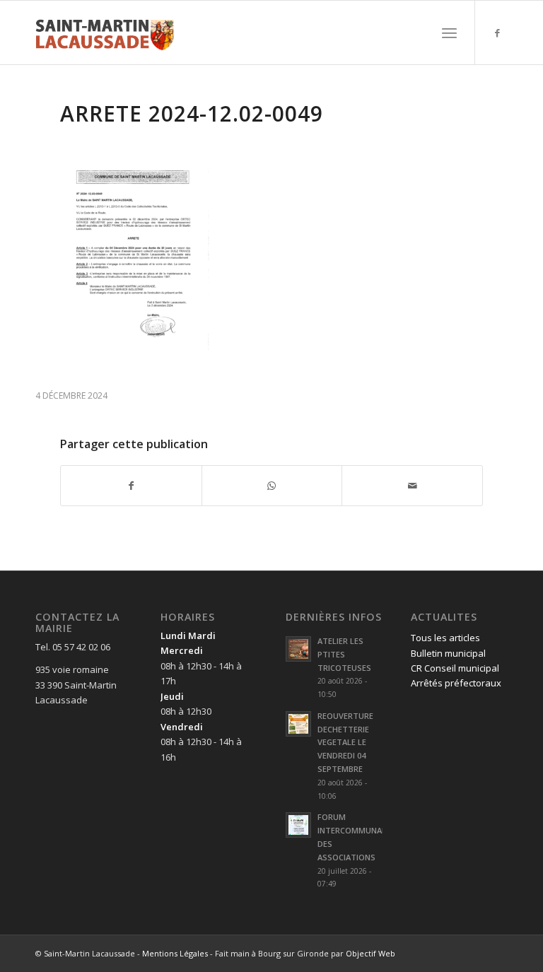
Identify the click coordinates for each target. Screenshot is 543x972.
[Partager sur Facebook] (131, 485)
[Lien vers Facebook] (497, 32)
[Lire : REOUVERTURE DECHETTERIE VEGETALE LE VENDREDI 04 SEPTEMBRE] (298, 724)
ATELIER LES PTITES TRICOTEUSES (344, 654)
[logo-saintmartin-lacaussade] (104, 32)
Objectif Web (370, 953)
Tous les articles (445, 637)
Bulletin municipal (448, 653)
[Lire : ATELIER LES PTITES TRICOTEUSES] (298, 649)
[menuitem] (449, 32)
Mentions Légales (175, 953)
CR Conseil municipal (455, 668)
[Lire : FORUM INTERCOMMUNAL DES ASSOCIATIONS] (298, 825)
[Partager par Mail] (412, 485)
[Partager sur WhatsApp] (272, 485)
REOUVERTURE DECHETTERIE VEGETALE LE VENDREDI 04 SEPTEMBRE (345, 742)
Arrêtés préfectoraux (456, 683)
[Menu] (449, 32)
